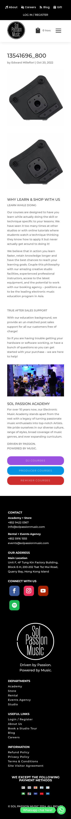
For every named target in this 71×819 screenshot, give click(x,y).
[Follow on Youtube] (43, 590)
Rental (13, 695)
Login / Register (20, 719)
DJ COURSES (35, 460)
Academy (15, 686)
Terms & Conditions (23, 761)
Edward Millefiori (22, 62)
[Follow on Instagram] (28, 590)
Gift (59, 7)
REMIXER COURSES (35, 480)
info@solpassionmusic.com (26, 527)
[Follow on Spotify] (14, 605)
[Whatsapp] (61, 810)
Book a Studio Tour (22, 728)
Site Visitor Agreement (26, 765)
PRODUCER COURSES (35, 470)
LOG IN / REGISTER (35, 14)
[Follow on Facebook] (14, 590)
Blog (46, 7)
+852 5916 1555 (17, 538)
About (13, 7)
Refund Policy (18, 752)
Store (12, 691)
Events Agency (19, 700)
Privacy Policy (18, 757)
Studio (13, 704)
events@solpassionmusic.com (28, 543)
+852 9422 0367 (18, 522)
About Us (15, 724)
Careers (30, 7)
